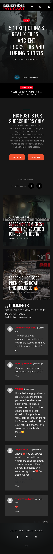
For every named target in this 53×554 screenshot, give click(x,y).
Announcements (18, 238)
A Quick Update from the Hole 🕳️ (26, 93)
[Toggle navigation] (32, 7)
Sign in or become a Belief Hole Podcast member (25, 312)
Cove (45, 522)
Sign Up (35, 157)
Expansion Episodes (26, 59)
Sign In (17, 157)
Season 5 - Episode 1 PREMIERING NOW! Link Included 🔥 (25, 283)
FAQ (26, 546)
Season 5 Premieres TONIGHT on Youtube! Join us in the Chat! (26, 229)
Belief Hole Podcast (31, 77)
